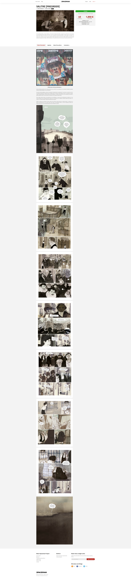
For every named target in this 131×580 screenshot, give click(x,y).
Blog (42, 1)
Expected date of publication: (83, 21)
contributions (79, 18)
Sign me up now (91, 559)
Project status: (84, 24)
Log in (90, 1)
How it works (38, 1)
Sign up (86, 1)
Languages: (84, 20)
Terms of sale (38, 560)
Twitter (86, 566)
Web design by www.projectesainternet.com (41, 575)
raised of (90, 18)
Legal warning (38, 559)
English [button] (94, 1)
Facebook (80, 566)
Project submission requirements (61, 555)
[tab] (41, 45)
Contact (37, 561)
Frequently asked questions (40, 558)
